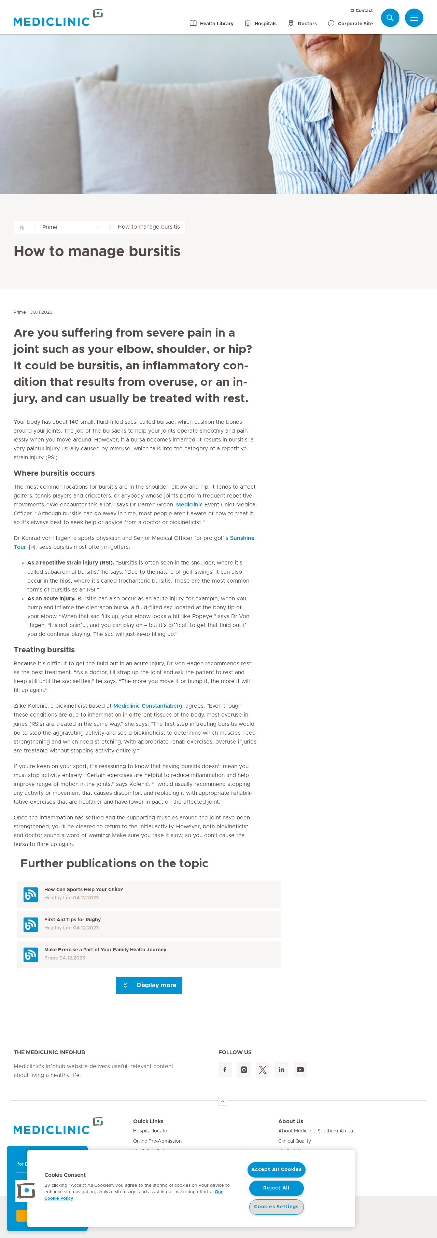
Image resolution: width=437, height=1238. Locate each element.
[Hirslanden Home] (73, 1125)
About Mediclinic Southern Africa (315, 1131)
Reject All (276, 1188)
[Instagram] (244, 1069)
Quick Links (148, 1121)
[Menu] (414, 18)
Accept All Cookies (276, 1169)
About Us (290, 1121)
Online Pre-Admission (157, 1141)
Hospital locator (151, 1131)
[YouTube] (300, 1069)
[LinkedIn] (281, 1069)
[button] (26, 1191)
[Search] (390, 17)
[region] (191, 1188)
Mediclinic (189, 504)
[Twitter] (262, 1069)
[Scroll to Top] (222, 1101)
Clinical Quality (294, 1141)
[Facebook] (225, 1069)
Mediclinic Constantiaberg (147, 706)
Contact (363, 11)
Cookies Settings (276, 1207)
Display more (156, 985)
